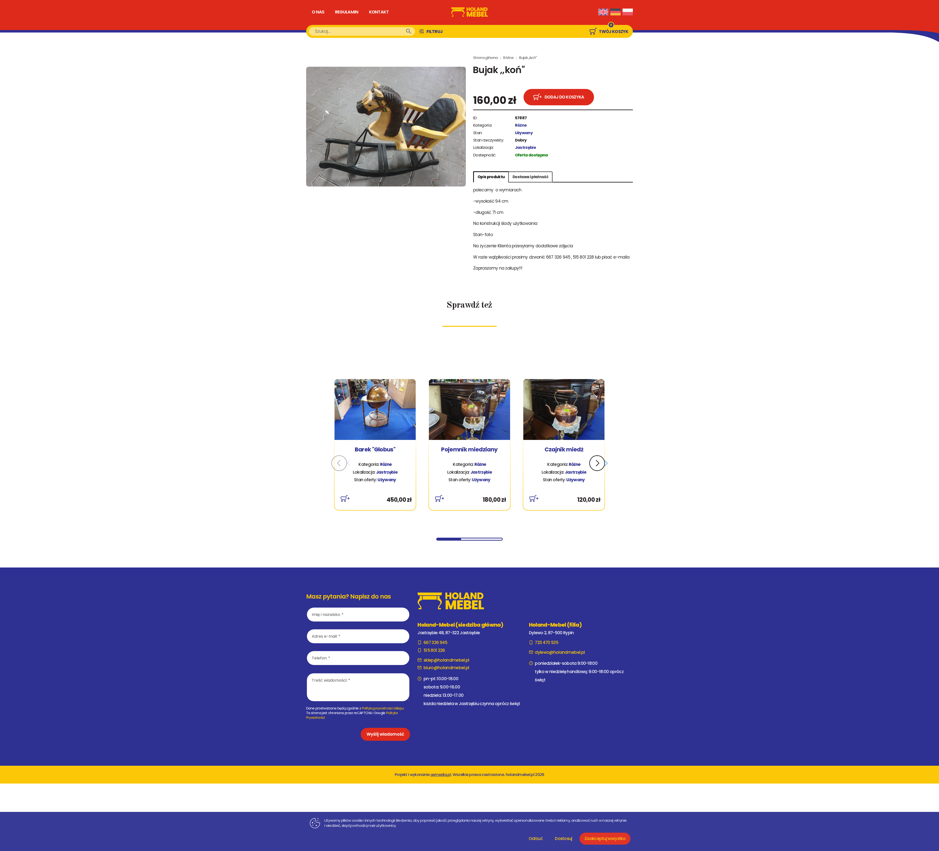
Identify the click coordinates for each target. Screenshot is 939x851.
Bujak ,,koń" (528, 57)
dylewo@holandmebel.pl (560, 652)
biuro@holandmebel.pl (446, 668)
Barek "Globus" (375, 449)
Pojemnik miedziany (469, 449)
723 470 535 (546, 642)
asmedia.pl (440, 774)
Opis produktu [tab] (491, 176)
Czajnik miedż (564, 449)
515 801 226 (434, 650)
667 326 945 (435, 642)
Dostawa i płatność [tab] (530, 176)
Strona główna (485, 57)
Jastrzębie (525, 147)
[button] (598, 463)
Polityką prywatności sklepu (383, 708)
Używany (524, 133)
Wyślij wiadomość (385, 734)
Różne (508, 57)
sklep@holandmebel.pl (446, 660)
